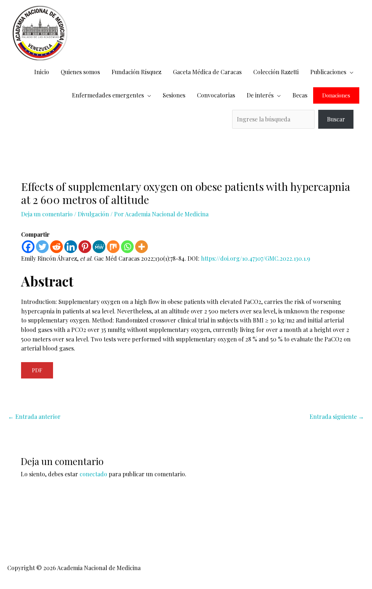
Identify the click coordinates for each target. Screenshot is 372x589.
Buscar (336, 119)
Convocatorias (216, 95)
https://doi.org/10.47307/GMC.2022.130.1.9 (255, 258)
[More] (141, 246)
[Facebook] (28, 246)
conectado (93, 474)
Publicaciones (328, 72)
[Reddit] (56, 246)
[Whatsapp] (127, 246)
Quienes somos (80, 72)
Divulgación (93, 214)
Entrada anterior (34, 416)
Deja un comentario (47, 214)
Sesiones (174, 95)
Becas (299, 95)
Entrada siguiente (337, 416)
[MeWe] (99, 246)
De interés (260, 95)
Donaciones (336, 95)
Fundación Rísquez (136, 72)
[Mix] (113, 246)
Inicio (41, 72)
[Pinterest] (84, 246)
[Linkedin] (70, 246)
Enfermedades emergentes (108, 95)
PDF (37, 370)
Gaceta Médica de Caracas (207, 72)
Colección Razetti (276, 72)
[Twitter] (42, 246)
